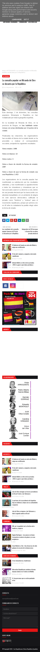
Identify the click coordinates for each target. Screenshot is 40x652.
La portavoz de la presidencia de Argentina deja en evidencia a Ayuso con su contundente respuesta (25, 502)
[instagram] (13, 285)
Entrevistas (32, 21)
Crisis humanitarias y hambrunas (21, 561)
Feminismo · (23, 21)
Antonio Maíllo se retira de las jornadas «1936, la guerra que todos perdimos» (23, 264)
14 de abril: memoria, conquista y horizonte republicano (24, 255)
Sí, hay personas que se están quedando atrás (23, 579)
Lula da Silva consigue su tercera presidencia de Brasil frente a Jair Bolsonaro (25, 493)
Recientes (6, 454)
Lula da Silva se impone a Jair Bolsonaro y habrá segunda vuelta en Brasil (23, 512)
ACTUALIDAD (11, 71)
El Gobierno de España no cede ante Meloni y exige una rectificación (24, 246)
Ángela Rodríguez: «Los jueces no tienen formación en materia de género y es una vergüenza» (23, 537)
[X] (20, 285)
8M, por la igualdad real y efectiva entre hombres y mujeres (23, 527)
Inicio (4, 71)
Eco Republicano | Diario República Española (26, 649)
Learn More (17, 19)
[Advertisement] (20, 47)
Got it (26, 19)
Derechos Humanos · (11, 21)
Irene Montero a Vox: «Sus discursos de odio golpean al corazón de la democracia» (24, 547)
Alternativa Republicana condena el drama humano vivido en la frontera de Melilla (24, 570)
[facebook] (5, 285)
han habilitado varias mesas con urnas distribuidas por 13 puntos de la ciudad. (20, 128)
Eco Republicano (9, 87)
